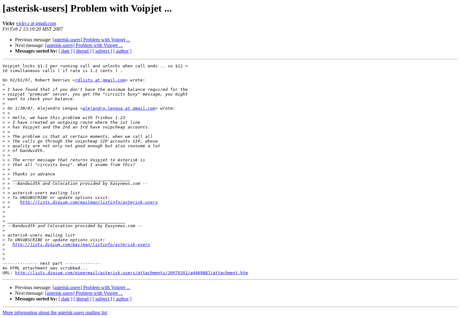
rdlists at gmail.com (100, 80)
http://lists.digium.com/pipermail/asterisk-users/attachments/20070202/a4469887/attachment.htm (131, 272)
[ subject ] (102, 51)
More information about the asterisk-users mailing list (55, 312)
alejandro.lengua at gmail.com (119, 108)
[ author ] (122, 51)
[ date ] (65, 51)
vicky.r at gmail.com (36, 23)
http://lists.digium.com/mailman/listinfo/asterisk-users (89, 202)
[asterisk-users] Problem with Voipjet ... (91, 39)
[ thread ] (82, 51)
